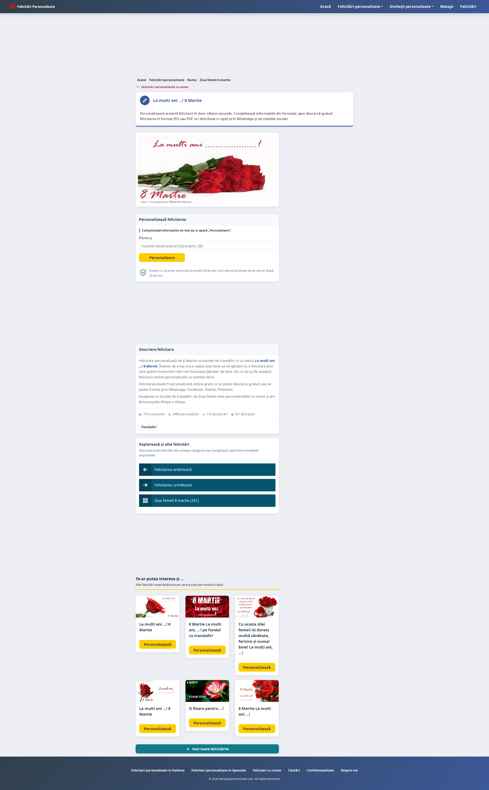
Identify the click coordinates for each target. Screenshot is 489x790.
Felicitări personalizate (359, 6)
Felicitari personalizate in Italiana (158, 770)
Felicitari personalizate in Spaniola (218, 770)
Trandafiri (148, 427)
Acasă (325, 6)
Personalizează (157, 644)
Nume (192, 80)
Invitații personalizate (410, 6)
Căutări (294, 770)
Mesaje (446, 6)
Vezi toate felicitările (210, 748)
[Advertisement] (244, 47)
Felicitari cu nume (267, 770)
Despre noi (349, 770)
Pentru (145, 238)
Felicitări (468, 6)
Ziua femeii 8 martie (215, 80)
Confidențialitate (320, 770)
